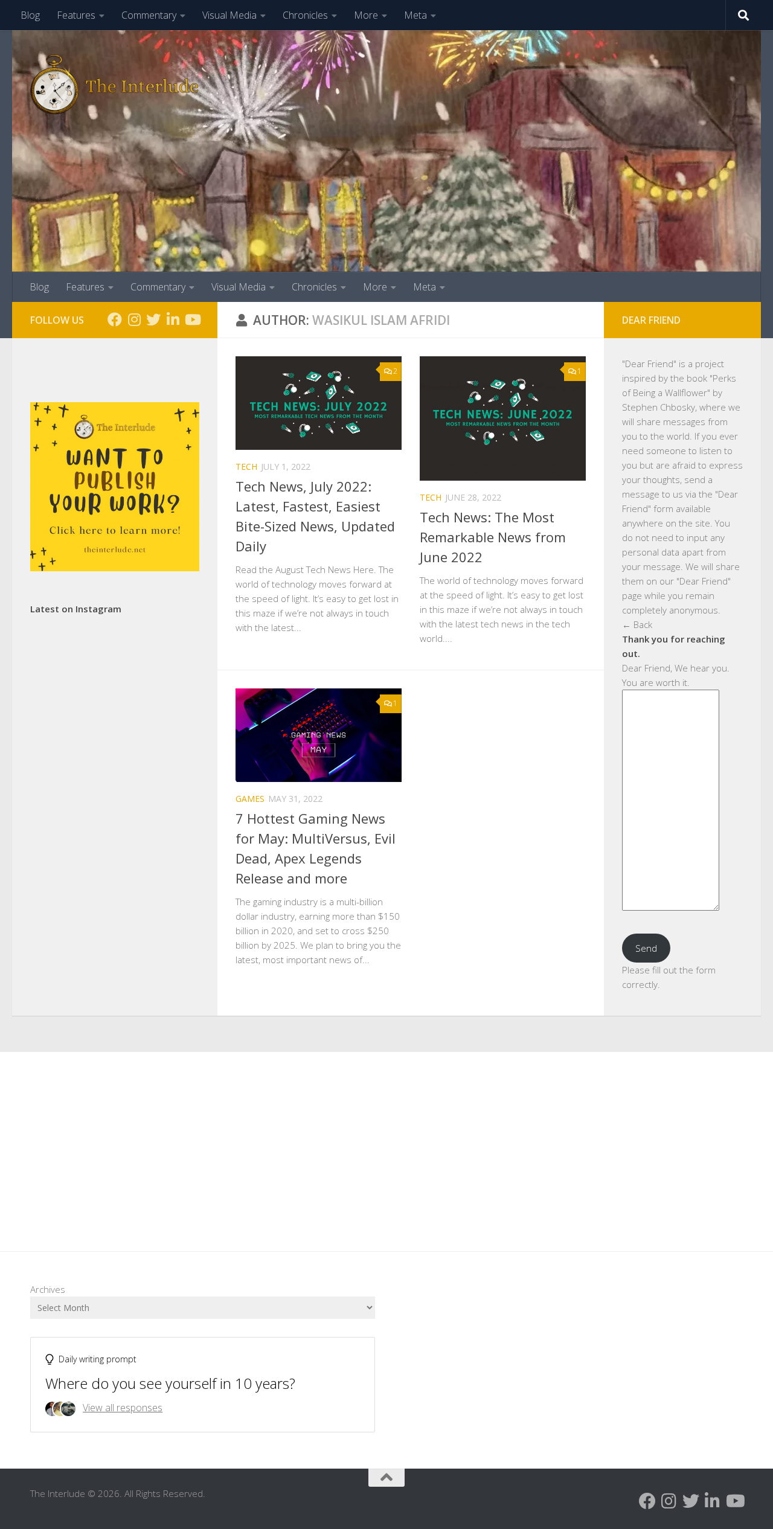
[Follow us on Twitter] (153, 319)
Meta (415, 15)
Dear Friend (649, 363)
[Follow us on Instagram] (134, 319)
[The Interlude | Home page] (114, 84)
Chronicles (305, 15)
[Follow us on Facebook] (114, 319)
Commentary (148, 15)
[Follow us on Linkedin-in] (172, 319)
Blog (30, 15)
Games (250, 798)
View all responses (122, 1407)
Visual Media (229, 15)
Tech (246, 466)
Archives (47, 1289)
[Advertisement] (386, 1142)
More (366, 15)
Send (646, 948)
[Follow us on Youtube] (192, 319)
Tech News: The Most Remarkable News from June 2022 (493, 537)
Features (76, 15)
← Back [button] (637, 624)
